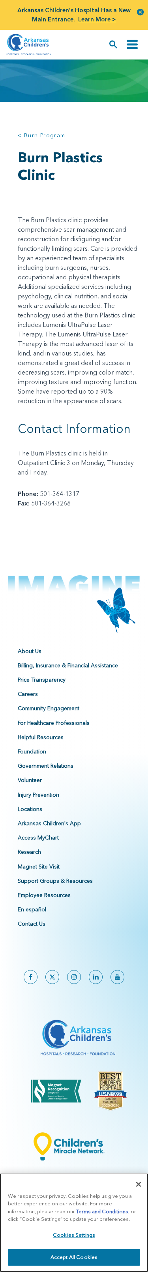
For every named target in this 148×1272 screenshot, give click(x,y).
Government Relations (45, 765)
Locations (30, 809)
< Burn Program (42, 135)
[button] (140, 11)
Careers (28, 693)
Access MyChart (38, 837)
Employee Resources (44, 895)
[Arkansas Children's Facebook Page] (30, 977)
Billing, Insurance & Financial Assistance (68, 665)
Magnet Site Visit (39, 866)
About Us (29, 651)
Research (29, 851)
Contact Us (31, 923)
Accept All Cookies (74, 1257)
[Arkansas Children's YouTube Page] (117, 977)
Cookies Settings (74, 1235)
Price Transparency (42, 679)
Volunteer (30, 780)
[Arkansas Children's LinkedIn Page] (96, 977)
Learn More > (97, 19)
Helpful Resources (41, 737)
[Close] (138, 1184)
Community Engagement (48, 708)
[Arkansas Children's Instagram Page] (74, 977)
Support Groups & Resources (55, 880)
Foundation (32, 751)
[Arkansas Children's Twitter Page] (52, 977)
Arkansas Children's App (49, 823)
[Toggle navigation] (132, 45)
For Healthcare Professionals (54, 722)
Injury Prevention (38, 794)
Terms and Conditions (102, 1211)
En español (32, 909)
